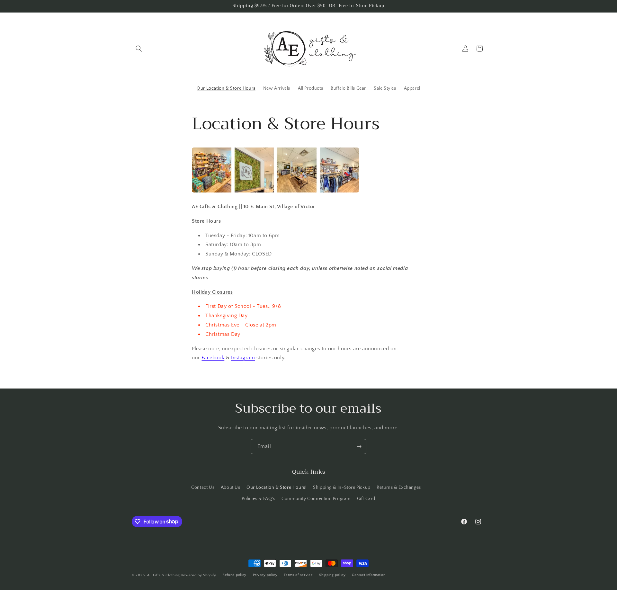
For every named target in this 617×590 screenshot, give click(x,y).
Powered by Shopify (198, 575)
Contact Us (202, 487)
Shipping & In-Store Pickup (342, 487)
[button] (139, 48)
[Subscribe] (359, 446)
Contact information (368, 575)
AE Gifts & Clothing (163, 575)
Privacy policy (265, 575)
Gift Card (366, 498)
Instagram (243, 358)
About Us (230, 487)
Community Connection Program (316, 498)
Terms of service (298, 575)
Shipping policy (332, 575)
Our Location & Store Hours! (276, 487)
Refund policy (234, 575)
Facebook (212, 358)
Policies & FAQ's (258, 498)
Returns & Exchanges (399, 487)
